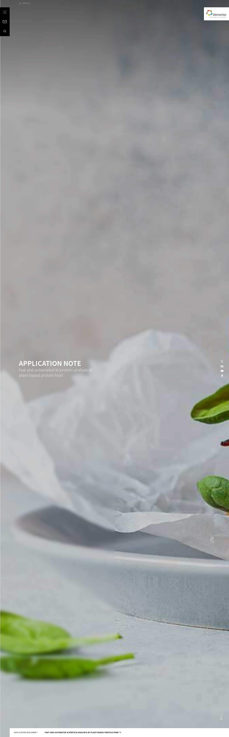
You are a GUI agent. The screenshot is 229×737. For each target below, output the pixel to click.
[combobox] (25, 3)
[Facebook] (222, 375)
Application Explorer (25, 732)
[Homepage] (216, 13)
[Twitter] (222, 361)
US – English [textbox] (24, 3)
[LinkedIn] (222, 366)
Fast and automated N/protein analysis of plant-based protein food (82, 732)
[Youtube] (222, 371)
